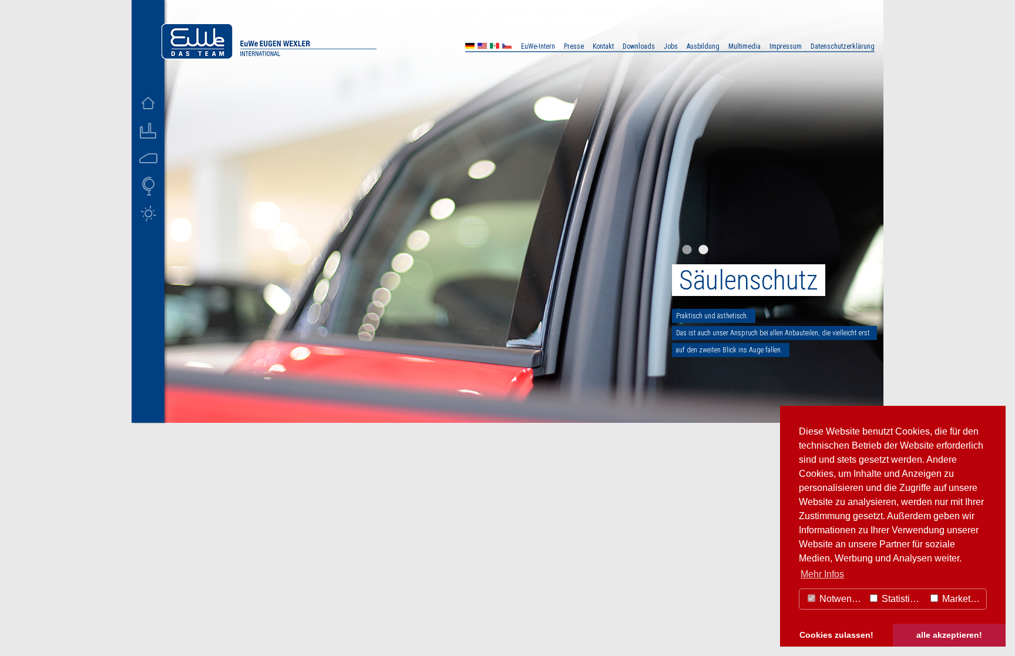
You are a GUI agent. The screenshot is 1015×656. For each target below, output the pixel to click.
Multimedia (744, 46)
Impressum (785, 46)
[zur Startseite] (269, 56)
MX (494, 47)
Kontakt (603, 46)
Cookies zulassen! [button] (836, 635)
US (482, 47)
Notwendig (841, 599)
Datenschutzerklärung (843, 46)
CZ (507, 47)
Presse (574, 46)
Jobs (671, 46)
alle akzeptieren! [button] (949, 635)
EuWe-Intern (538, 46)
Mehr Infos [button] (822, 574)
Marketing (961, 599)
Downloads (639, 46)
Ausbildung (703, 46)
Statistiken (902, 599)
